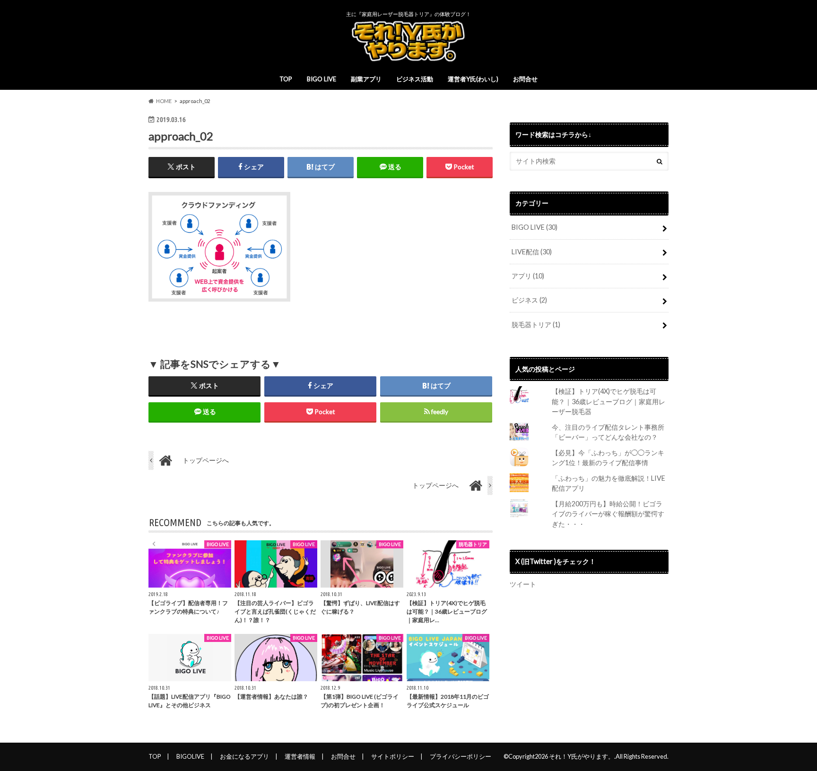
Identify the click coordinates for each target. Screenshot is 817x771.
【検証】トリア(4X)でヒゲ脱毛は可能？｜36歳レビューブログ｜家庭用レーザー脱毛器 (608, 401)
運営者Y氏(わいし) (473, 79)
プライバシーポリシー (460, 756)
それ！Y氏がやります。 (581, 756)
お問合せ (525, 79)
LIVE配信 (532, 252)
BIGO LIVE (321, 79)
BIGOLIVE (190, 756)
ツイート (523, 584)
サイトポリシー (392, 756)
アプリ (528, 276)
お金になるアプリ (244, 756)
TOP (285, 79)
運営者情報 (300, 756)
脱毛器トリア (536, 325)
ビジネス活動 (414, 79)
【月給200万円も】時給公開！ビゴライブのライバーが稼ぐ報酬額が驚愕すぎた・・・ (608, 514)
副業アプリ (366, 79)
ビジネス (529, 300)
